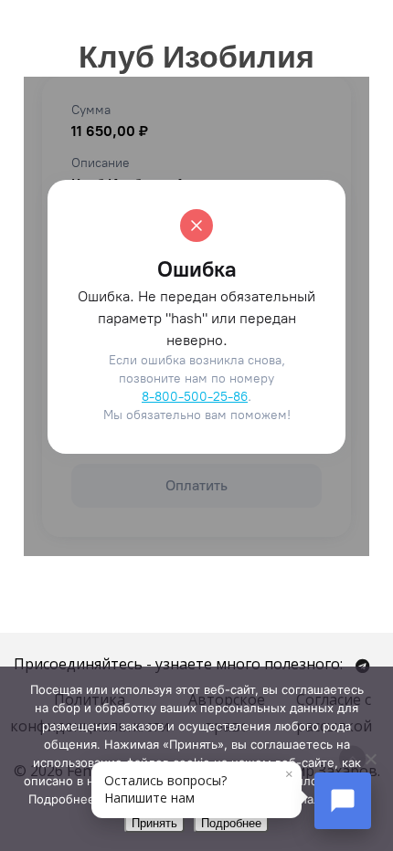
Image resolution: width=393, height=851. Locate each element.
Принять (154, 823)
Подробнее (231, 823)
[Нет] (370, 759)
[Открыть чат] (342, 800)
